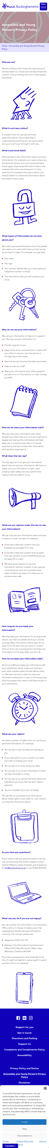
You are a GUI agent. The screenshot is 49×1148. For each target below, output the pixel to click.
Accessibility (24, 1055)
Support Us (24, 1044)
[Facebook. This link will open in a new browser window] (18, 1018)
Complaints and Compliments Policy (24, 1049)
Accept (24, 1122)
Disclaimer (24, 1082)
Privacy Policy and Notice (24, 1068)
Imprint (42, 1141)
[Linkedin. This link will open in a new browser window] (24, 1018)
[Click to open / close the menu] (43, 7)
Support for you (24, 1027)
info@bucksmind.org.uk (15, 868)
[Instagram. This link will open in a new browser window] (31, 1018)
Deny (24, 1129)
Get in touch (24, 1032)
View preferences (24, 1136)
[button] (45, 1088)
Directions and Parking (24, 1038)
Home (4, 46)
